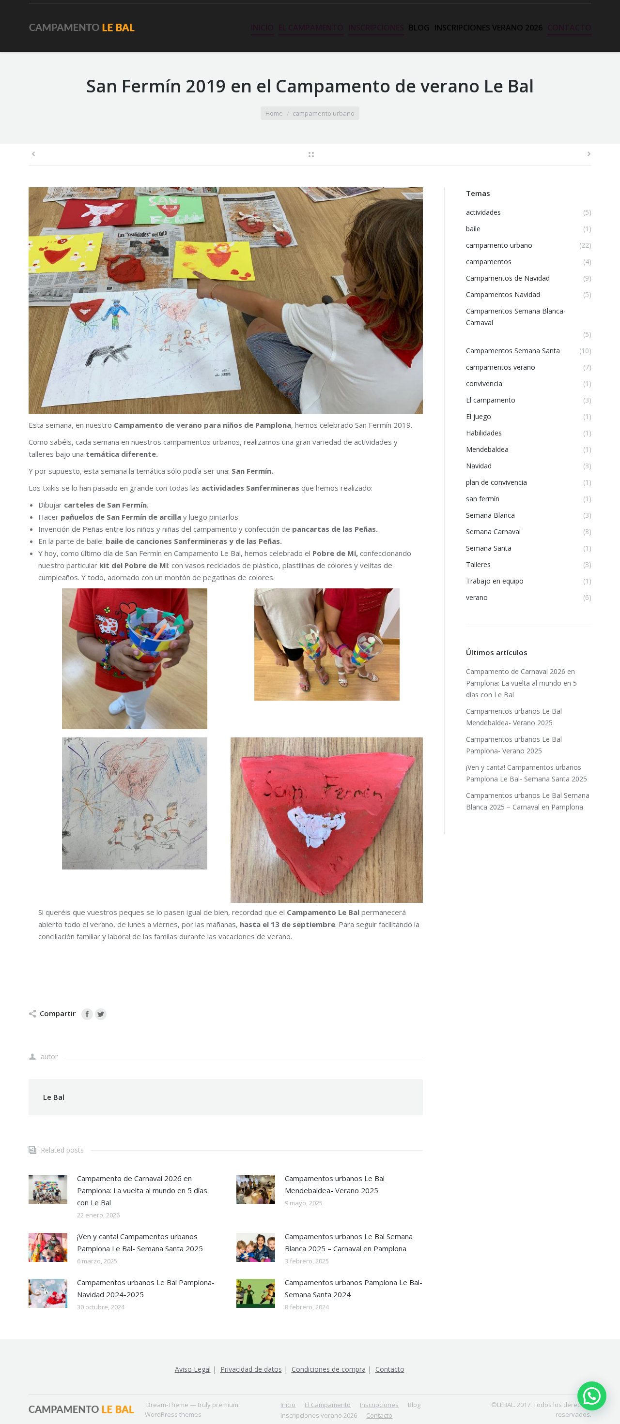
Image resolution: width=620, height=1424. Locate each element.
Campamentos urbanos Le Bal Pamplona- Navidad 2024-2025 (146, 1288)
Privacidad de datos (251, 1369)
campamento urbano (324, 113)
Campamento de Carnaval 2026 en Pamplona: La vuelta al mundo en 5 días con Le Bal (142, 1190)
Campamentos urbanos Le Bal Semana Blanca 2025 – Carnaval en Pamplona (349, 1242)
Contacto (389, 1369)
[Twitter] (101, 1014)
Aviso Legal (193, 1369)
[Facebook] (87, 1014)
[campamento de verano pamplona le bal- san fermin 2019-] (226, 300)
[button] (591, 1395)
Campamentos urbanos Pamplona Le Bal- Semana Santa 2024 (353, 1288)
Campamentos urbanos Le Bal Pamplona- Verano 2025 (514, 744)
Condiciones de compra (329, 1369)
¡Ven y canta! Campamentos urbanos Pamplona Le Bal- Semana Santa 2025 (140, 1242)
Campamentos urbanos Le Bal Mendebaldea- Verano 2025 (335, 1184)
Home (274, 113)
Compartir (58, 1013)
